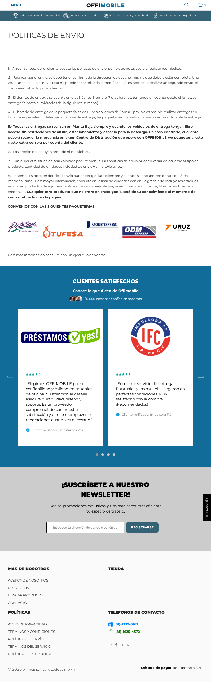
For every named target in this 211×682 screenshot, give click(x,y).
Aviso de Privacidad (27, 624)
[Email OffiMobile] (110, 645)
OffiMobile (31, 669)
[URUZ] (178, 237)
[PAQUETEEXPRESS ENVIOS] (102, 237)
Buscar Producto (25, 595)
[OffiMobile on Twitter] (127, 645)
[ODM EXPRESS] (139, 237)
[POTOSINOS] (23, 237)
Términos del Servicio (29, 646)
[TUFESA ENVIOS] (63, 237)
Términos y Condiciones (31, 631)
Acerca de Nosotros (28, 580)
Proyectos (18, 588)
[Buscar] (187, 5)
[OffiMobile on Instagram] (122, 645)
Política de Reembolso (30, 654)
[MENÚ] (2, 5)
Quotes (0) (207, 507)
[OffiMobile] (105, 5)
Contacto (17, 603)
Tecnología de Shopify (58, 669)
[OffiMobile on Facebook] (116, 645)
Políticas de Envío (26, 639)
